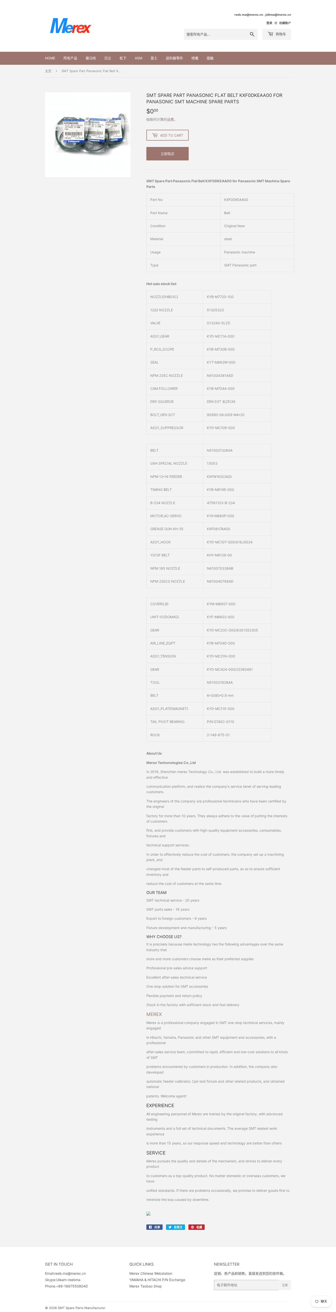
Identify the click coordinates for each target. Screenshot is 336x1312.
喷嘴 (194, 58)
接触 (210, 58)
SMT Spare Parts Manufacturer (81, 1308)
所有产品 (70, 58)
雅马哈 (91, 58)
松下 (123, 58)
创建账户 (285, 23)
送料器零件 (174, 58)
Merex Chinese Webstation (150, 1273)
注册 (285, 1285)
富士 (154, 58)
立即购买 (167, 154)
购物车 (280, 34)
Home (50, 58)
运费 (170, 119)
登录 (269, 23)
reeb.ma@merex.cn (70, 1273)
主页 (48, 71)
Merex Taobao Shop (145, 1286)
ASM (138, 58)
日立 (107, 58)
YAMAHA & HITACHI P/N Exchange (157, 1280)
